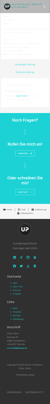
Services (17, 290)
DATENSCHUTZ (34, 392)
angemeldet (21, 96)
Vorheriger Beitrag (25, 64)
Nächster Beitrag (25, 72)
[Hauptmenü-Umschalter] (44, 6)
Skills (15, 308)
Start (15, 283)
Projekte (17, 294)
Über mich (18, 286)
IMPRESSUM (14, 392)
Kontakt (17, 315)
